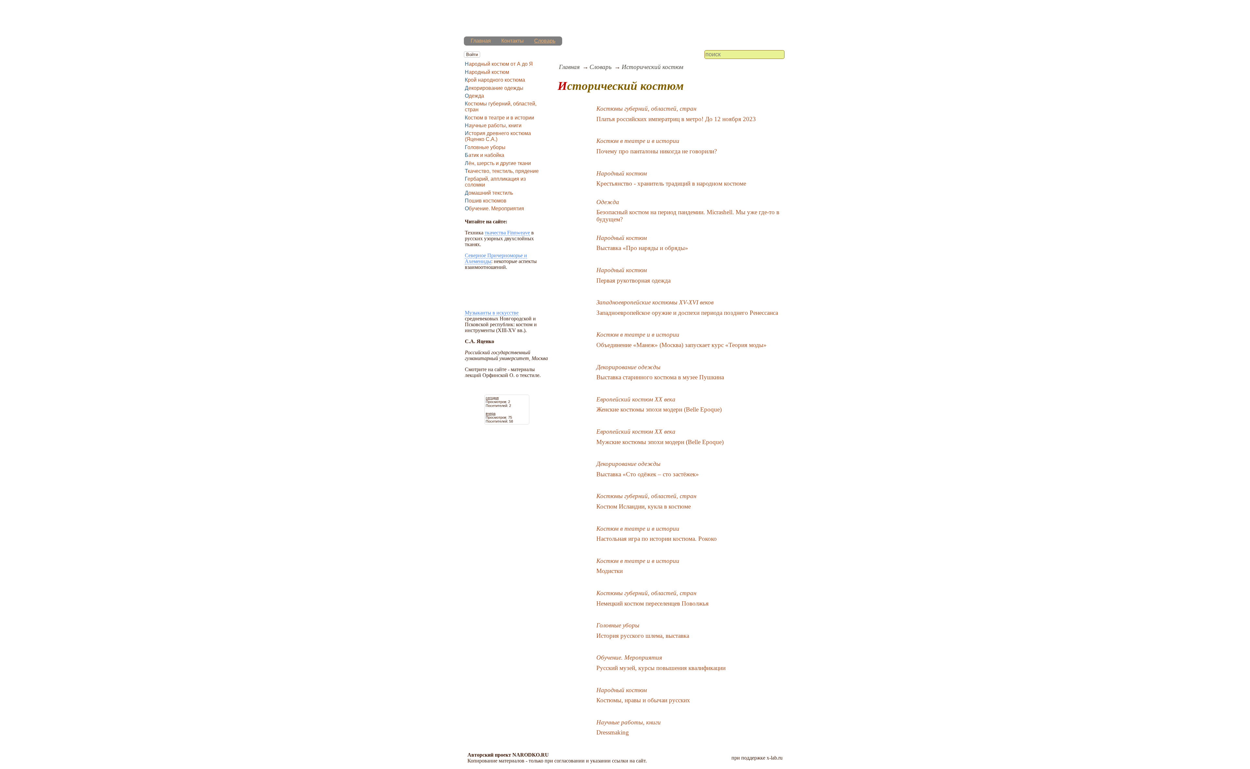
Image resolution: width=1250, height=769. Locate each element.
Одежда (474, 96)
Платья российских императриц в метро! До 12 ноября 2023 (676, 119)
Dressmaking (612, 732)
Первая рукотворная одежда (633, 280)
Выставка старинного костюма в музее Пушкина (660, 377)
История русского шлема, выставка (642, 635)
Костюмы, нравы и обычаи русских (643, 700)
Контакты (512, 41)
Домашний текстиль (489, 193)
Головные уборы (485, 147)
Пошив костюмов (486, 200)
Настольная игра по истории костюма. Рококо (656, 538)
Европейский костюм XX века (635, 399)
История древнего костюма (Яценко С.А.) (498, 136)
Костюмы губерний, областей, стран (500, 106)
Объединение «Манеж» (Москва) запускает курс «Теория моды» (681, 345)
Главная (481, 41)
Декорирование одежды (494, 88)
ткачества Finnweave (507, 232)
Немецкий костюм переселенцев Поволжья (652, 603)
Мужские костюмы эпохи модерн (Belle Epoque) (660, 442)
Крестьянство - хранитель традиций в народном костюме (671, 183)
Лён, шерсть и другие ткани (498, 163)
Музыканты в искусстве (492, 312)
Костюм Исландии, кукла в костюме (643, 506)
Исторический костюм (652, 66)
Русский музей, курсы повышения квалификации (661, 667)
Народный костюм (487, 72)
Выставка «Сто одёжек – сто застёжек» (647, 474)
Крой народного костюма (495, 80)
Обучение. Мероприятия (494, 208)
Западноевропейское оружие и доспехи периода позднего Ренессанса (687, 312)
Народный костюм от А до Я (499, 64)
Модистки (609, 570)
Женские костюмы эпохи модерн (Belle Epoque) (659, 409)
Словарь (544, 41)
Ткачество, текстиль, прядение (502, 171)
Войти (472, 54)
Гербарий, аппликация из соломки (495, 182)
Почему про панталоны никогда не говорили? (656, 151)
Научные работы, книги (493, 125)
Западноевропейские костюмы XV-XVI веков (655, 302)
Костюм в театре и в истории (499, 117)
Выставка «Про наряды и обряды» (642, 248)
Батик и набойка (484, 155)
